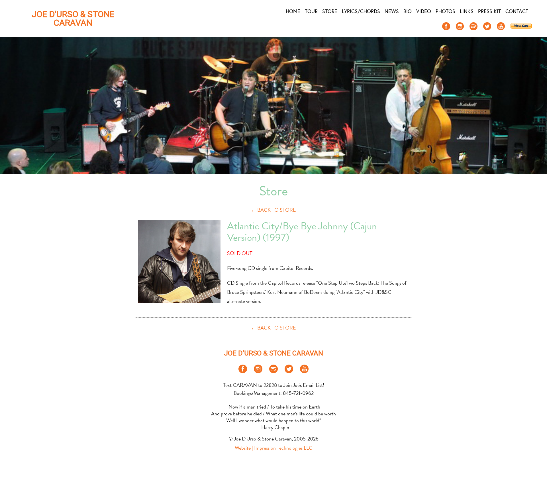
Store (329, 11)
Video (423, 11)
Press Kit (489, 11)
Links (466, 11)
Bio (407, 11)
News (392, 11)
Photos (445, 11)
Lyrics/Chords (361, 11)
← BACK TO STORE (273, 210)
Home (293, 11)
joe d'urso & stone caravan (73, 18)
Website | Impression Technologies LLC (274, 448)
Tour (311, 11)
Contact (516, 11)
